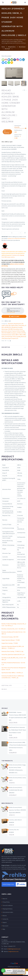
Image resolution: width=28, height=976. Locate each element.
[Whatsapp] (9, 62)
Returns (5, 915)
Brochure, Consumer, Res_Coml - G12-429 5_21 (13, 628)
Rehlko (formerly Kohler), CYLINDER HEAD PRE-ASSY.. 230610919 (16, 790)
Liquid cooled (14, 325)
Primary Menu (25, 2)
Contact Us (5, 919)
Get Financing (6, 131)
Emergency (14, 333)
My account (5, 926)
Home (9, 331)
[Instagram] (17, 59)
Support (5, 922)
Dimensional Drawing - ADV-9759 (10, 637)
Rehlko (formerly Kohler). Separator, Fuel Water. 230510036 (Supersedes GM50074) (17, 810)
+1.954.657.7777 (11, 946)
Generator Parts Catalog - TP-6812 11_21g (12, 651)
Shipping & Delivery (7, 909)
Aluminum (10, 323)
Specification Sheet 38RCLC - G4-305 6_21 (12, 672)
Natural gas (5, 329)
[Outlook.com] (9, 59)
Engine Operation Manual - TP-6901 (11, 640)
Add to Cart (14, 316)
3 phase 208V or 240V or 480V (18, 334)
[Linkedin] (23, 59)
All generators (17, 323)
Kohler (18, 331)
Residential (15, 327)
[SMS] (3, 59)
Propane (13, 331)
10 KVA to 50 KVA (21, 333)
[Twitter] (20, 59)
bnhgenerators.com (13, 951)
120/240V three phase (13, 329)
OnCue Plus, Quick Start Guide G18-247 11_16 (13, 654)
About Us (5, 898)
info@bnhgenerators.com (13, 949)
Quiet (3, 336)
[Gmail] (6, 59)
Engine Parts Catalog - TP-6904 (10, 643)
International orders (8, 912)
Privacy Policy (6, 902)
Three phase (21, 325)
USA (9, 325)
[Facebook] (14, 59)
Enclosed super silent (10, 336)
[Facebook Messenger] (3, 62)
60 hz (10, 327)
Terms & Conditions (8, 905)
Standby (20, 327)
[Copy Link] (11, 62)
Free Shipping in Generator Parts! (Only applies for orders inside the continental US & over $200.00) (14, 971)
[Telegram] (6, 62)
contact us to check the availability (17, 238)
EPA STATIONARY (6, 333)
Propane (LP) (14, 338)
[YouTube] (17, 963)
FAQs (4, 929)
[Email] (11, 59)
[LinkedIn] (10, 341)
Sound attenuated (6, 334)
